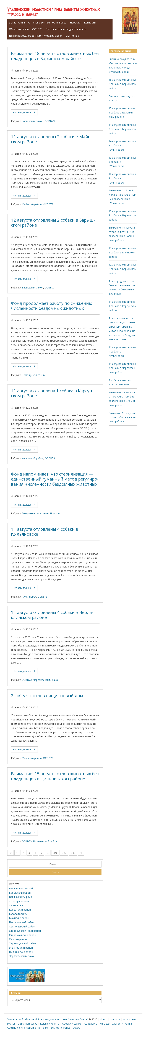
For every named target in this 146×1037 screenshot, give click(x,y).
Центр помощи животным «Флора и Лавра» (35, 35)
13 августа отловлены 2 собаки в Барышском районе (122, 215)
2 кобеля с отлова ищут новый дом (47, 695)
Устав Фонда (17, 22)
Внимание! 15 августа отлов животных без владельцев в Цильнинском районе (55, 776)
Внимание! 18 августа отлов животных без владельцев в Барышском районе (55, 56)
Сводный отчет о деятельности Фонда (108, 1023)
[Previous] (10, 853)
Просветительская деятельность (66, 29)
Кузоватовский (18, 914)
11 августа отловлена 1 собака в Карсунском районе (52, 393)
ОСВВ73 (37, 29)
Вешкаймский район (21, 896)
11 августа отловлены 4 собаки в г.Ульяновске (44, 531)
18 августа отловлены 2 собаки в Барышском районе (122, 84)
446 (55, 853)
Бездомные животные (35, 513)
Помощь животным (34, 375)
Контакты (90, 22)
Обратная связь (19, 29)
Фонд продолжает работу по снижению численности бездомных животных (51, 305)
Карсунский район (32, 458)
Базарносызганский (21, 888)
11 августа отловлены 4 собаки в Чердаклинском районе (52, 614)
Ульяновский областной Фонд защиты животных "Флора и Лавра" (53, 12)
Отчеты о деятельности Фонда (47, 22)
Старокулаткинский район (25, 930)
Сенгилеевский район (22, 926)
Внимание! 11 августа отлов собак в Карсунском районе (122, 417)
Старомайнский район (22, 935)
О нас (103, 1019)
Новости (75, 22)
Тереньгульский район (22, 943)
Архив (76, 1027)
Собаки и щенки (72, 1023)
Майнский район (32, 204)
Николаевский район (21, 922)
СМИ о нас (72, 35)
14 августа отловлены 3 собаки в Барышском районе (122, 129)
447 (64, 853)
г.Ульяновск (29, 596)
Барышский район (32, 121)
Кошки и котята (49, 1023)
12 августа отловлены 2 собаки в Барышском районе (53, 222)
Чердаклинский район (46, 679)
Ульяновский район (21, 947)
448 (73, 853)
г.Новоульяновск (19, 901)
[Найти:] (55, 864)
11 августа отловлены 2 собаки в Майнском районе (51, 139)
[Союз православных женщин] (27, 981)
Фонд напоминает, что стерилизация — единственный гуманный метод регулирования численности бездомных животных (54, 479)
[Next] (81, 853)
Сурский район (18, 939)
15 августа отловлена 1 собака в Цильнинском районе (122, 112)
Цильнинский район (45, 841)
